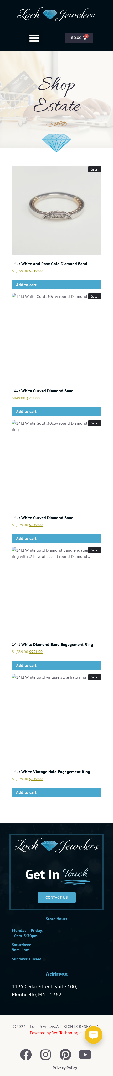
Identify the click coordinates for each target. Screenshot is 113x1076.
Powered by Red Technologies (56, 1032)
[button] (34, 38)
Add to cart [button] (26, 284)
